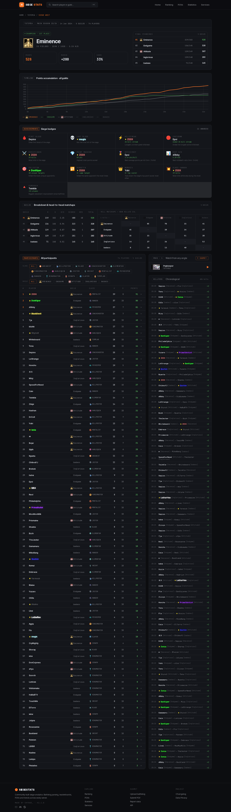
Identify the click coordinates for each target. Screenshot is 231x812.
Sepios (32, 139)
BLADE (81, 266)
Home (158, 4)
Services (205, 4)
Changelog (181, 794)
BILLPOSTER (65, 266)
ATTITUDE (76, 282)
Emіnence (148, 40)
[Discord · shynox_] (20, 807)
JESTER (76, 271)
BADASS (104, 282)
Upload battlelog (137, 794)
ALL (33, 266)
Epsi (175, 139)
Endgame (147, 45)
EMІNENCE (47, 282)
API (131, 805)
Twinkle (33, 188)
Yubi (127, 170)
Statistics (192, 4)
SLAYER (85, 276)
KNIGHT (90, 271)
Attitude (147, 51)
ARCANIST (47, 266)
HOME (21, 15)
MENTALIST (107, 271)
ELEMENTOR (118, 266)
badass (146, 63)
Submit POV (135, 797)
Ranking (169, 4)
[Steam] (24, 807)
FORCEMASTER (40, 271)
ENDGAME (60, 282)
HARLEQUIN (60, 271)
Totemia (31, 15)
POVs (180, 4)
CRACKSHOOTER (99, 266)
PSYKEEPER (125, 271)
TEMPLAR (101, 276)
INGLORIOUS (91, 282)
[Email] (16, 807)
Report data (135, 801)
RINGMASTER (54, 276)
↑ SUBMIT (202, 258)
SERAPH (71, 276)
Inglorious (148, 57)
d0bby (176, 154)
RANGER (37, 276)
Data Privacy (181, 797)
